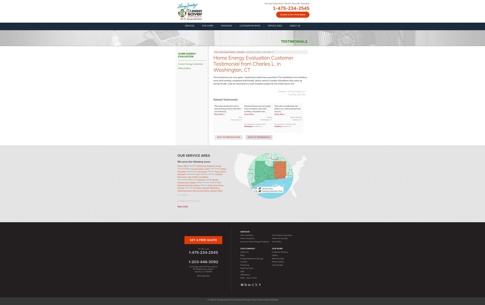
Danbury (201, 168)
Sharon (221, 185)
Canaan (218, 166)
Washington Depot (184, 190)
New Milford (203, 177)
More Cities (182, 207)
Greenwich (181, 174)
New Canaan (182, 177)
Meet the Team (246, 268)
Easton (223, 168)
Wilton (220, 190)
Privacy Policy (250, 300)
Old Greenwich (183, 182)
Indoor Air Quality (280, 239)
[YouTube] (242, 284)
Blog (242, 255)
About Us (244, 252)
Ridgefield (181, 185)
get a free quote (203, 240)
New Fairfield (193, 177)
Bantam (180, 166)
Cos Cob (193, 168)
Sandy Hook (212, 185)
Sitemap (274, 300)
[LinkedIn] (249, 284)
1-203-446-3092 (203, 262)
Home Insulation (247, 239)
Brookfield (211, 166)
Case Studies (277, 265)
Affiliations (245, 275)
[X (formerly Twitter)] (256, 284)
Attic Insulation (247, 235)
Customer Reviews (280, 252)
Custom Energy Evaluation (190, 64)
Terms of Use (263, 300)
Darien (207, 168)
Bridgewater (201, 166)
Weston (207, 190)
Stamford (206, 188)
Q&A (242, 272)
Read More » (219, 114)
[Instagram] (252, 284)
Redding (193, 182)
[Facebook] (259, 284)
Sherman (180, 188)
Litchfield (218, 174)
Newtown (201, 179)
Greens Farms (220, 171)
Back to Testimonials (259, 137)
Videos (275, 255)
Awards (243, 262)
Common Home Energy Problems (254, 242)
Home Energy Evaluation (187, 55)
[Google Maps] (245, 284)
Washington (248, 126)
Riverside (189, 185)
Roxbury (197, 185)
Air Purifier (276, 242)
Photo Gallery (184, 68)
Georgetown (202, 171)
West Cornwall (197, 190)
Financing (244, 265)
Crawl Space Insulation (282, 235)
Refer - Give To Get (248, 278)
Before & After (278, 259)
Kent (197, 174)
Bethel (186, 166)
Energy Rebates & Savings (251, 259)
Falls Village (182, 171)
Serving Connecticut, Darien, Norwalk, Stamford (287, 4)
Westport (213, 190)
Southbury (278, 126)
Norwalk (215, 179)
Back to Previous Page (228, 137)
